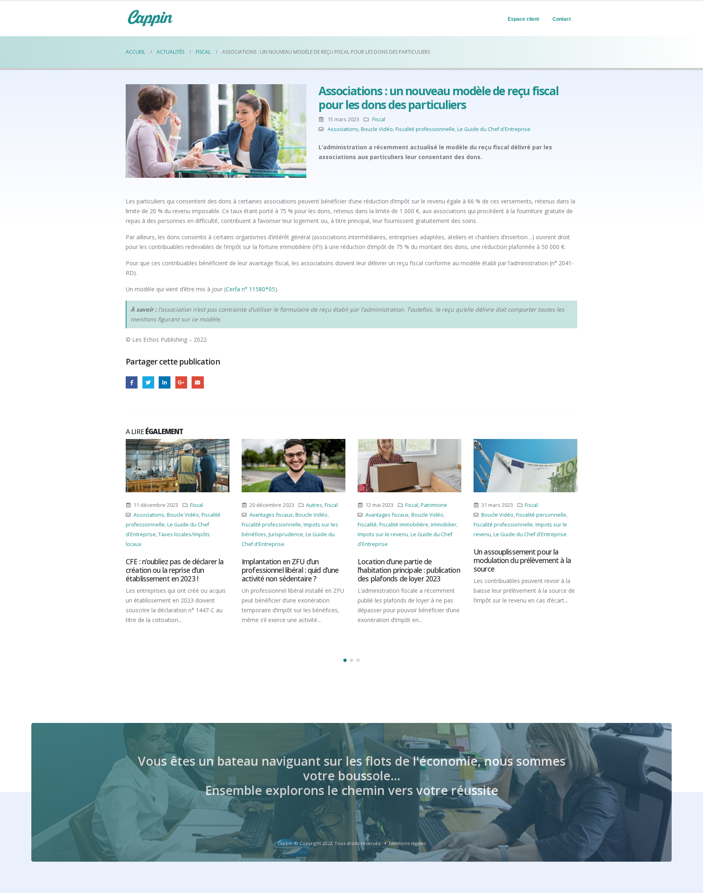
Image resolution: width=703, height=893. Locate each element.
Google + (181, 382)
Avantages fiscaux (271, 514)
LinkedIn (164, 382)
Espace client (523, 19)
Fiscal (378, 119)
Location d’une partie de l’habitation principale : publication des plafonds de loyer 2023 (409, 570)
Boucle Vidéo (377, 129)
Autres (314, 505)
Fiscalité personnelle (541, 514)
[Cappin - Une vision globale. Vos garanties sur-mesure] (150, 18)
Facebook (132, 382)
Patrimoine (434, 505)
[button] (345, 660)
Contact (561, 19)
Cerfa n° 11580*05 (250, 289)
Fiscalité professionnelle (425, 129)
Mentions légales (407, 843)
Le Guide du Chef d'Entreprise (494, 129)
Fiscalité (367, 524)
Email (197, 382)
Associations (342, 129)
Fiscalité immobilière (403, 524)
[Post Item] (177, 465)
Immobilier (443, 524)
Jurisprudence (286, 534)
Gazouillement (148, 382)
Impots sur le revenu (383, 534)
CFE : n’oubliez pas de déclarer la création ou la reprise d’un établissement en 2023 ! (174, 570)
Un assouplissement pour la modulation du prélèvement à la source (522, 560)
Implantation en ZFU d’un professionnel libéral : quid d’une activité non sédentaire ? (290, 570)
